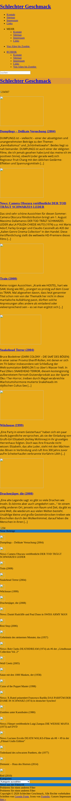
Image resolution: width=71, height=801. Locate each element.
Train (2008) (8, 278)
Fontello (45, 796)
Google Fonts (22, 796)
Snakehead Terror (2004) (17, 350)
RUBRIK (12, 52)
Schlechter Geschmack (25, 6)
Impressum (12, 20)
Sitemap (11, 17)
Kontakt (11, 14)
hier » (3, 799)
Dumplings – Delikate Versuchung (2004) (27, 131)
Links (10, 23)
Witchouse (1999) (11, 425)
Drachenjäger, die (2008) (16, 493)
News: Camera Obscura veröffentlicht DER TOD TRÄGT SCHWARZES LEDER (33, 205)
